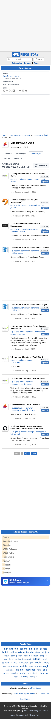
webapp (33, 677)
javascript (24, 662)
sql (29, 673)
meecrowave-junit (40, 135)
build (5, 652)
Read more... (25, 699)
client (38, 652)
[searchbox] (20, 59)
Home (4, 135)
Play (21, 693)
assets (43, 648)
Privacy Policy (35, 715)
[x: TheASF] (10, 91)
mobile (23, 666)
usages (44, 176)
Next (34, 453)
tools (16, 677)
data (26, 655)
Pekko (32, 693)
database (34, 655)
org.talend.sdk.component (21, 179)
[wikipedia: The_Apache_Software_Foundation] (17, 91)
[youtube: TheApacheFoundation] (20, 91)
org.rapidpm (15, 229)
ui (21, 676)
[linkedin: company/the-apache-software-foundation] (14, 91)
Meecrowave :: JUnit (22, 142)
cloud (7, 655)
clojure (45, 652)
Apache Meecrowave (12, 76)
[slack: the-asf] (23, 91)
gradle (45, 659)
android (13, 648)
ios (16, 662)
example (7, 659)
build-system (17, 652)
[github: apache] (4, 91)
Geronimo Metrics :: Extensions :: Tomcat (30, 247)
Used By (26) (36, 154)
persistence (9, 670)
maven (14, 666)
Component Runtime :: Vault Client (27, 357)
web (26, 676)
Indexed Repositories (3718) (25, 532)
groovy (6, 662)
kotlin (38, 662)
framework (27, 659)
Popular (27, 63)
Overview (8, 154)
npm (39, 666)
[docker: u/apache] (7, 91)
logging (6, 666)
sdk (45, 669)
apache (23, 648)
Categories (17, 63)
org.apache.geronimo (19, 251)
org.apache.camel (18, 205)
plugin (20, 669)
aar (6, 648)
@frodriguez (35, 688)
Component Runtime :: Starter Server (28, 378)
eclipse (43, 655)
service (14, 673)
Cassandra (44, 693)
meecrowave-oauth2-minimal (22, 410)
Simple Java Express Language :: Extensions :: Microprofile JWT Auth (26, 427)
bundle (30, 652)
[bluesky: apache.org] (26, 91)
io (12, 663)
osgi (45, 666)
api (31, 648)
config (14, 655)
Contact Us (22, 715)
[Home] (25, 56)
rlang (39, 670)
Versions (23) (21, 154)
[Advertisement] (25, 25)
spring (23, 673)
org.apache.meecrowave (19, 135)
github (37, 659)
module (32, 666)
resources (30, 669)
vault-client (15, 362)
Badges (7, 158)
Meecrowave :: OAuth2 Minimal (26, 404)
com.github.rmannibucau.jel (22, 432)
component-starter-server (21, 384)
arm (36, 648)
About (36, 63)
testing (44, 673)
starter (35, 673)
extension (16, 659)
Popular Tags (25, 644)
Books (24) (18, 158)
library (46, 662)
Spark (26, 693)
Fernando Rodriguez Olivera (36, 710)
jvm (32, 662)
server (6, 673)
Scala (15, 693)
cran (20, 656)
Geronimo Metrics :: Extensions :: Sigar (29, 304)
